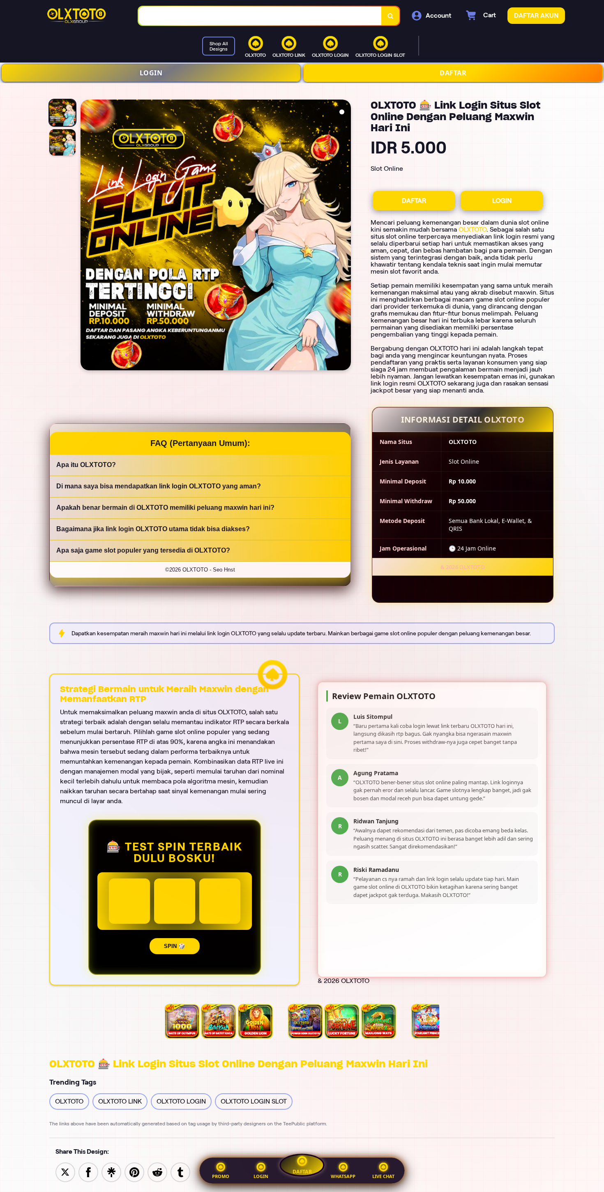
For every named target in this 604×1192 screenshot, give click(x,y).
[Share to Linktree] (111, 1171)
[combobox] (260, 16)
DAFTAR (453, 72)
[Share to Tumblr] (180, 1171)
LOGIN (151, 72)
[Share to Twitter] (65, 1171)
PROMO (220, 1176)
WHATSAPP (343, 1176)
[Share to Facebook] (88, 1171)
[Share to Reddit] (157, 1171)
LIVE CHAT (383, 1176)
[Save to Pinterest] (134, 1171)
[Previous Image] (87, 236)
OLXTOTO (472, 229)
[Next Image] (344, 236)
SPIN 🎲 (174, 946)
